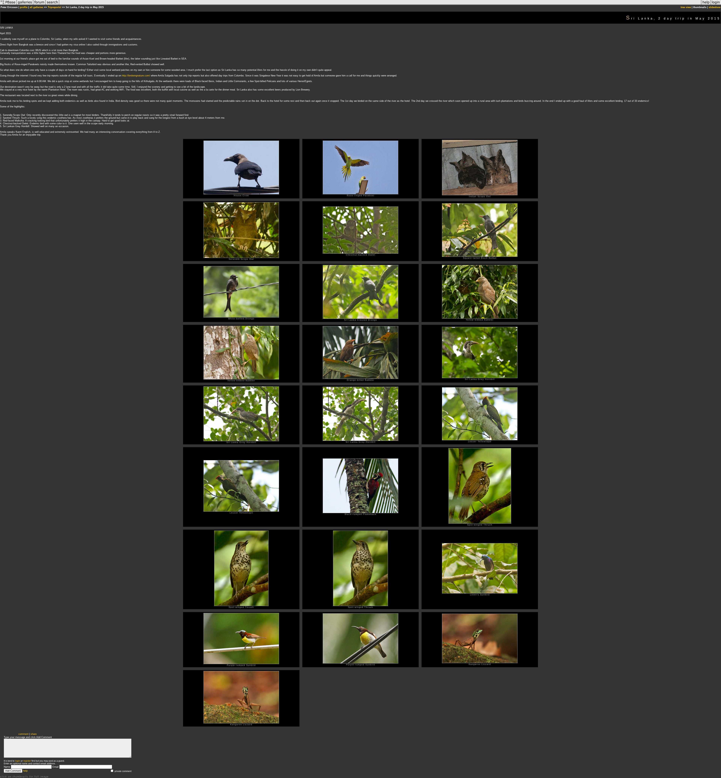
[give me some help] (706, 4)
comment (23, 734)
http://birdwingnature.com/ (136, 75)
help (25, 770)
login (17, 761)
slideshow (714, 7)
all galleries (36, 7)
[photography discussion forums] (39, 4)
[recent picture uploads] (25, 4)
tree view (686, 7)
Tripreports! (54, 7)
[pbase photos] (8, 4)
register (27, 761)
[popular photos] (380, 4)
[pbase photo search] (52, 4)
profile (23, 7)
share (34, 734)
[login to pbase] (716, 4)
